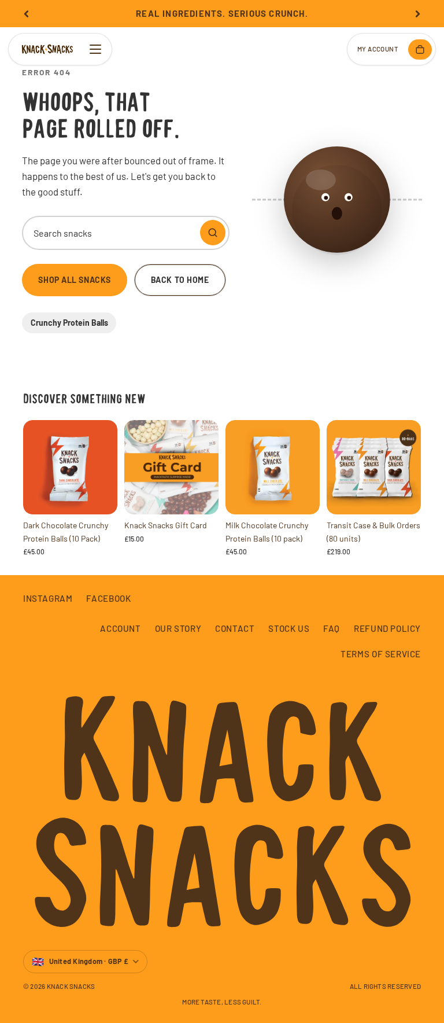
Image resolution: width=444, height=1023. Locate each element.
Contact (234, 628)
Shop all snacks (74, 280)
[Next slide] (417, 14)
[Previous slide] (26, 14)
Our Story (178, 628)
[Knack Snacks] (47, 49)
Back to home (180, 280)
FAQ (331, 628)
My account (377, 49)
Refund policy (387, 628)
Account (120, 628)
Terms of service (381, 654)
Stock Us (288, 628)
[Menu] (95, 49)
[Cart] (420, 49)
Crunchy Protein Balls (69, 322)
